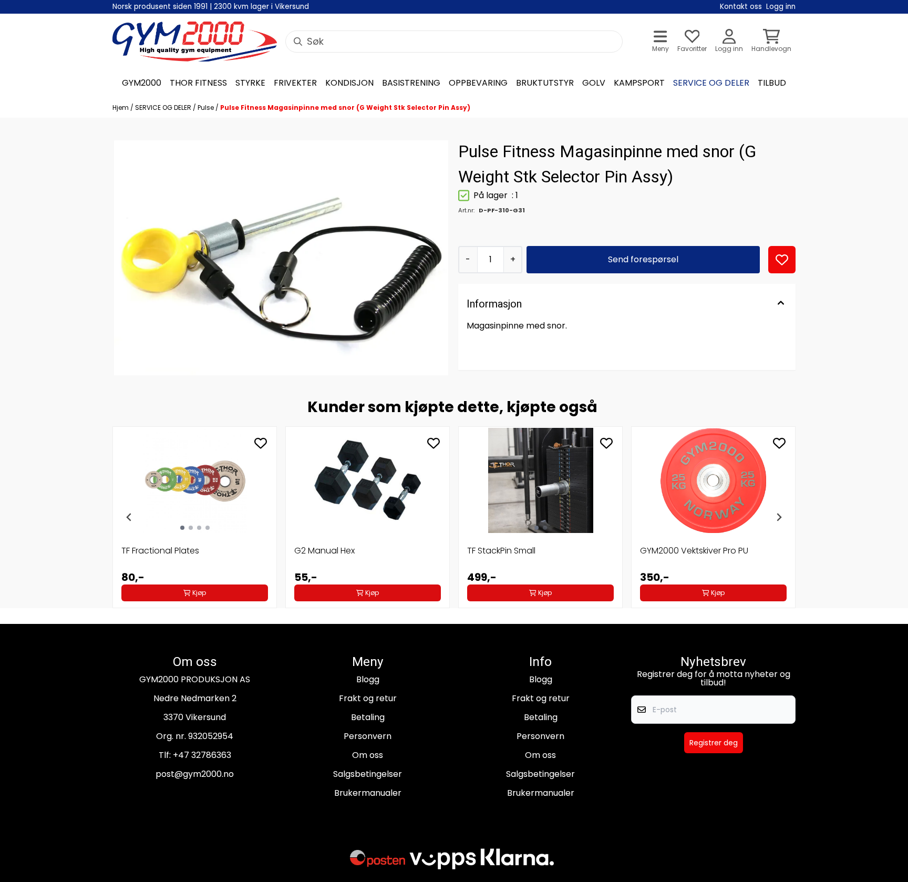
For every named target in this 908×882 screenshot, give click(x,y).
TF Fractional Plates (160, 551)
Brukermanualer (367, 793)
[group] (194, 517)
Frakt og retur (368, 698)
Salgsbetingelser (367, 774)
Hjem (121, 107)
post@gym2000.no (195, 774)
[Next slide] (778, 517)
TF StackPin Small (501, 551)
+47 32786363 (202, 755)
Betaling (368, 717)
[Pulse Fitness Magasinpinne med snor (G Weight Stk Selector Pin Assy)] (281, 257)
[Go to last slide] (129, 517)
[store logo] (194, 41)
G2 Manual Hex (324, 551)
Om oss (367, 755)
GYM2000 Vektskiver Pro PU (694, 551)
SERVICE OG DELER (164, 107)
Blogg (367, 679)
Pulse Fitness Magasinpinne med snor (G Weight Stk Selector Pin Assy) (345, 107)
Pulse (206, 107)
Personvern (367, 736)
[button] (782, 259)
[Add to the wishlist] (260, 443)
